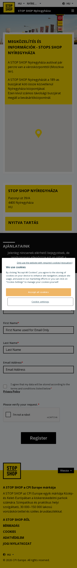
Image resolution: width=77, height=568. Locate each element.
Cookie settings (40, 301)
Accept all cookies (38, 292)
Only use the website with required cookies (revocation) (44, 262)
